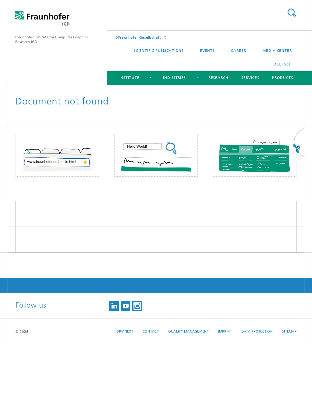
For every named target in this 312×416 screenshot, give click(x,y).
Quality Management (188, 331)
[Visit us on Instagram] (137, 306)
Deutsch (283, 64)
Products (282, 78)
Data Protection (257, 331)
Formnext (124, 331)
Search (291, 13)
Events (207, 50)
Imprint (225, 331)
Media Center (277, 50)
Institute (129, 78)
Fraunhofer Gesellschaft (139, 37)
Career (238, 50)
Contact (151, 331)
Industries (174, 78)
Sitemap (289, 331)
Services (250, 78)
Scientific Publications (159, 50)
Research (218, 78)
